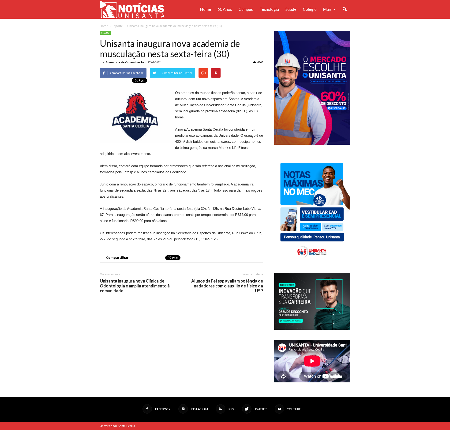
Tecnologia (269, 9)
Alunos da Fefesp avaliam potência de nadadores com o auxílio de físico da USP (227, 286)
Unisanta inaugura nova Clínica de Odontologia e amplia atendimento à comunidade (135, 286)
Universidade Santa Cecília (117, 426)
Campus (246, 9)
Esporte (105, 32)
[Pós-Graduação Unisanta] (312, 328)
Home (205, 9)
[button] (344, 9)
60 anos (225, 9)
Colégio (310, 9)
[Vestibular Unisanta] (312, 143)
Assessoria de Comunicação (124, 62)
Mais (327, 9)
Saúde (290, 9)
